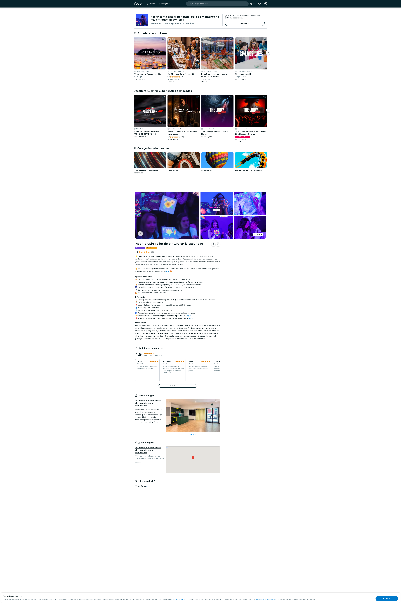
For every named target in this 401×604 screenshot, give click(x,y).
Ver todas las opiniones (178, 386)
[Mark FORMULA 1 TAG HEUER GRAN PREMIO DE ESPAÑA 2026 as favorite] (163, 97)
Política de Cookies (178, 599)
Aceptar (386, 599)
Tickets (244, 251)
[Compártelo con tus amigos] (213, 244)
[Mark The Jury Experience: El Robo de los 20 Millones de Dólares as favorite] (264, 97)
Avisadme (244, 23)
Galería (259, 234)
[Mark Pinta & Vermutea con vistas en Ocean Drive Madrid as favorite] (231, 39)
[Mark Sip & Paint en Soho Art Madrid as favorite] (197, 39)
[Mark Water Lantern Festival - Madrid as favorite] (163, 39)
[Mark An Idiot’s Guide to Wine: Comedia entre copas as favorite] (197, 97)
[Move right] (268, 52)
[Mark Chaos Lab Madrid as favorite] (264, 39)
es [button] (254, 4)
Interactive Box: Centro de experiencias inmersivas (148, 450)
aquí (167, 271)
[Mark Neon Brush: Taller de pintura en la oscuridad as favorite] (218, 244)
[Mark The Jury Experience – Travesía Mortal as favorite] (231, 97)
